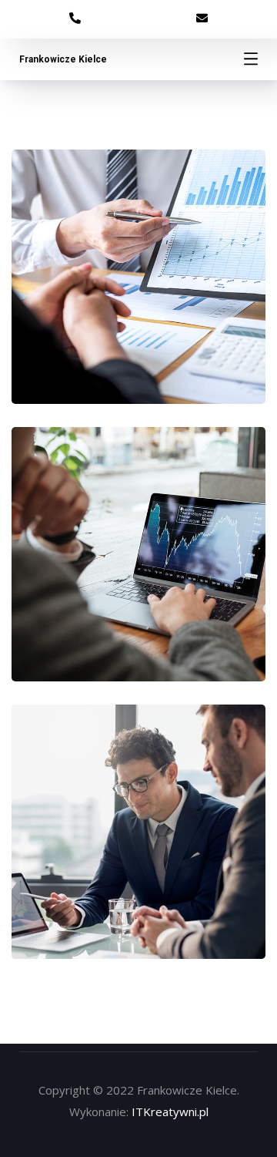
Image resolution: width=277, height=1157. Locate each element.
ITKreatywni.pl (170, 1111)
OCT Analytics (139, 569)
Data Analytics (139, 292)
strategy (171, 324)
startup (102, 324)
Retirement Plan (138, 847)
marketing (102, 602)
